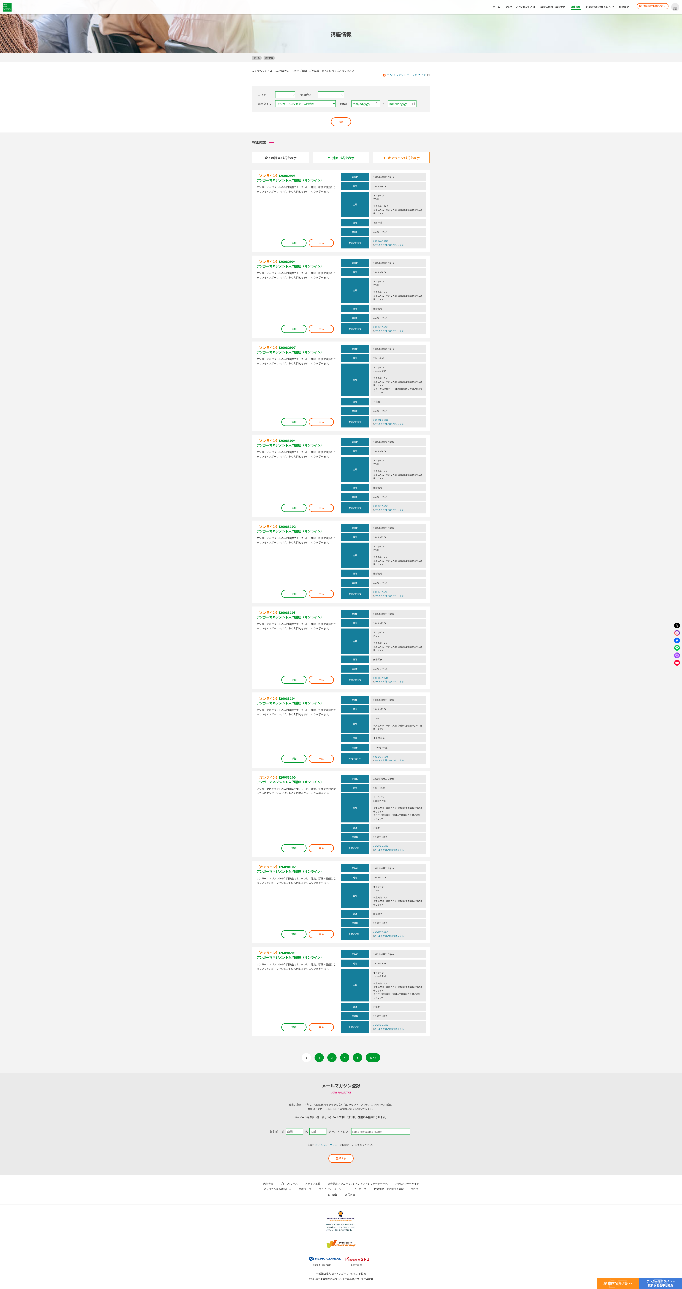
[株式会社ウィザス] (341, 1240)
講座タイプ (265, 104)
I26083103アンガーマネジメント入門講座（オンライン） (290, 614)
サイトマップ (358, 1189)
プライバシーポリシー (327, 1145)
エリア (262, 95)
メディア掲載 (312, 1183)
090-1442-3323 (380, 240)
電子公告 (332, 1194)
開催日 (344, 104)
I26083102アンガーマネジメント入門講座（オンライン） (290, 528)
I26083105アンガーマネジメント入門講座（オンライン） (290, 779)
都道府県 (306, 95)
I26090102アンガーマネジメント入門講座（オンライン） (290, 869)
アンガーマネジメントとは (520, 7)
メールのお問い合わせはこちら (389, 244)
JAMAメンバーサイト (407, 1183)
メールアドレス (338, 1131)
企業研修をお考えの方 (598, 7)
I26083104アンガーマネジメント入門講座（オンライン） (290, 700)
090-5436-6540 (380, 756)
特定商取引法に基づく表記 (389, 1189)
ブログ (414, 1189)
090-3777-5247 (380, 326)
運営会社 (350, 1194)
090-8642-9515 (380, 677)
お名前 (274, 1131)
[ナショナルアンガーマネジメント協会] (341, 1212)
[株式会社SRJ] (357, 1256)
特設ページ (305, 1189)
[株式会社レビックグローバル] (325, 1256)
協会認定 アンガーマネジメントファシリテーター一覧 (358, 1183)
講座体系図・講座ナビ (552, 7)
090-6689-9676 (380, 419)
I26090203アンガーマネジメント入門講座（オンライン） (290, 955)
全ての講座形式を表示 (281, 157)
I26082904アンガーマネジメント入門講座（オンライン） (290, 263)
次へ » (373, 1057)
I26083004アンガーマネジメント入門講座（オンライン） (290, 442)
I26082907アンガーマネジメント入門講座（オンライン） (290, 349)
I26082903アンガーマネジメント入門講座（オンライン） (290, 177)
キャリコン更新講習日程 (277, 1189)
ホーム (496, 7)
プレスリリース (289, 1183)
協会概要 (624, 7)
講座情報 (576, 7)
